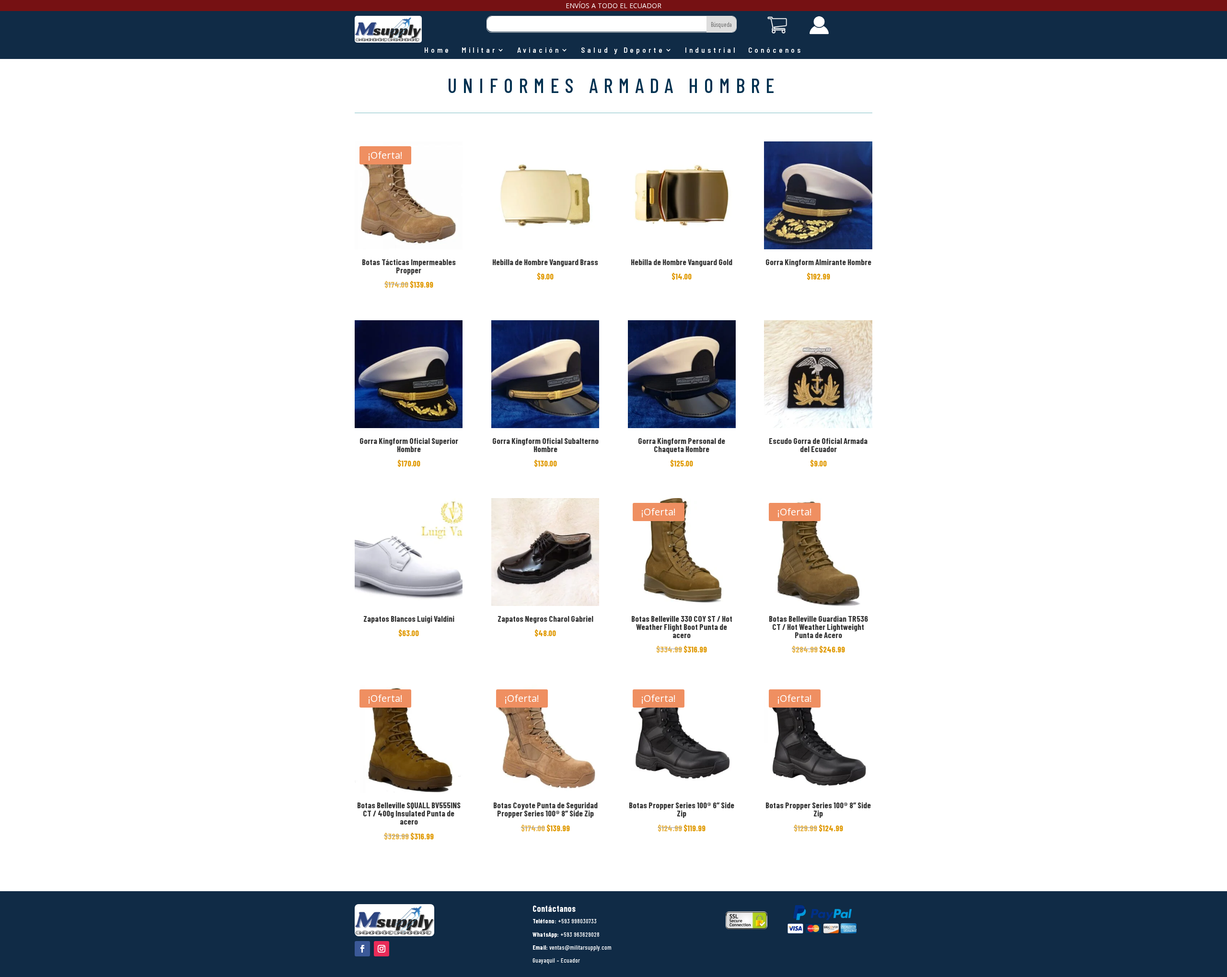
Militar (479, 50)
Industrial (711, 50)
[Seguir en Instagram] (381, 948)
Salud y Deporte (623, 50)
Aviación (539, 50)
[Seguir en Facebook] (362, 948)
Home (437, 50)
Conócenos (775, 50)
